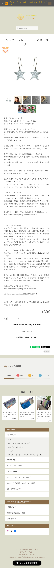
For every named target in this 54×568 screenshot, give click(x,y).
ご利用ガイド (11, 507)
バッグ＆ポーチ (12, 471)
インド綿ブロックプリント (16, 489)
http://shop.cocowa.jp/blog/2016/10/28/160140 (20, 294)
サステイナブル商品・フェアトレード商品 (21, 483)
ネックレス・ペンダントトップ (18, 443)
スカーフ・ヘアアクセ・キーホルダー (19, 477)
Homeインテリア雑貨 (14, 465)
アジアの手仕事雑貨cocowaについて (27, 549)
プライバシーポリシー (27, 552)
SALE (9, 495)
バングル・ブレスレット (16, 447)
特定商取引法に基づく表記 (16, 513)
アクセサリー (11, 434)
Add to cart (27, 331)
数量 (5, 319)
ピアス (10, 439)
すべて (9, 375)
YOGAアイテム (12, 460)
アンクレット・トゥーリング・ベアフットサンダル (25, 455)
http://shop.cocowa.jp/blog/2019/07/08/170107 (20, 289)
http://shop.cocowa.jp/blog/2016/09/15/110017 (20, 214)
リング (10, 451)
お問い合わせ (11, 518)
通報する (46, 351)
